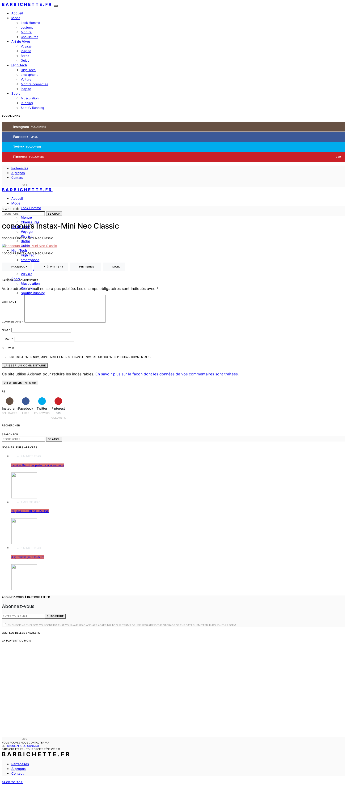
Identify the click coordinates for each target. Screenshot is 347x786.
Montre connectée (34, 84)
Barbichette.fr (27, 4)
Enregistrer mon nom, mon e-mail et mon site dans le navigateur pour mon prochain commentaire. (79, 357)
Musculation (30, 98)
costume (27, 27)
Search (54, 213)
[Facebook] (8, 185)
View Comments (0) (20, 383)
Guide (25, 60)
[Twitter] (14, 185)
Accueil (17, 13)
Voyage (26, 46)
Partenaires (19, 168)
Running (27, 103)
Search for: (10, 209)
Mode (15, 18)
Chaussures (29, 37)
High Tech (19, 65)
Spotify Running (32, 108)
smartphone (29, 74)
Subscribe (55, 616)
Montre (26, 32)
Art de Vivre (20, 41)
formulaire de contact (22, 746)
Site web (8, 348)
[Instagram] (3, 185)
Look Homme (30, 23)
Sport (15, 93)
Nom (6, 330)
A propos (18, 173)
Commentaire (12, 321)
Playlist (26, 51)
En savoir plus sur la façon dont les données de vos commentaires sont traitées (166, 374)
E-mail (7, 339)
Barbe (25, 56)
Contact (17, 177)
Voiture (26, 79)
